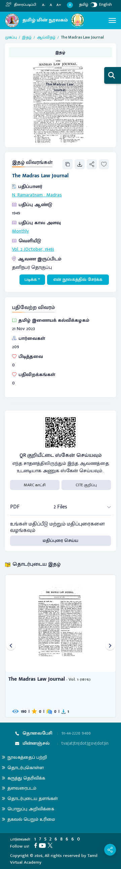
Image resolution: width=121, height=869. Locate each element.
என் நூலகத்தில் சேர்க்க (78, 279)
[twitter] (51, 845)
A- (43, 5)
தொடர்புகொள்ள (25, 767)
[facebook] (36, 845)
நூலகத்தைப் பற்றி (27, 757)
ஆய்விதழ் (46, 37)
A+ (58, 5)
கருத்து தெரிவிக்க (26, 778)
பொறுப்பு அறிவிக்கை (30, 808)
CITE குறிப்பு (86, 485)
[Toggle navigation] (112, 20)
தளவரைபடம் (21, 788)
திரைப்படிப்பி (24, 5)
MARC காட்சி (35, 485)
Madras (54, 195)
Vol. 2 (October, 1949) (33, 249)
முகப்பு (11, 37)
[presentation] (11, 646)
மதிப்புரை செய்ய (60, 540)
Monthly (20, 231)
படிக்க (31, 279)
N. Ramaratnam (27, 195)
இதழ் (27, 37)
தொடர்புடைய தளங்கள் (32, 798)
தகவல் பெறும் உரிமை (31, 819)
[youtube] (43, 845)
